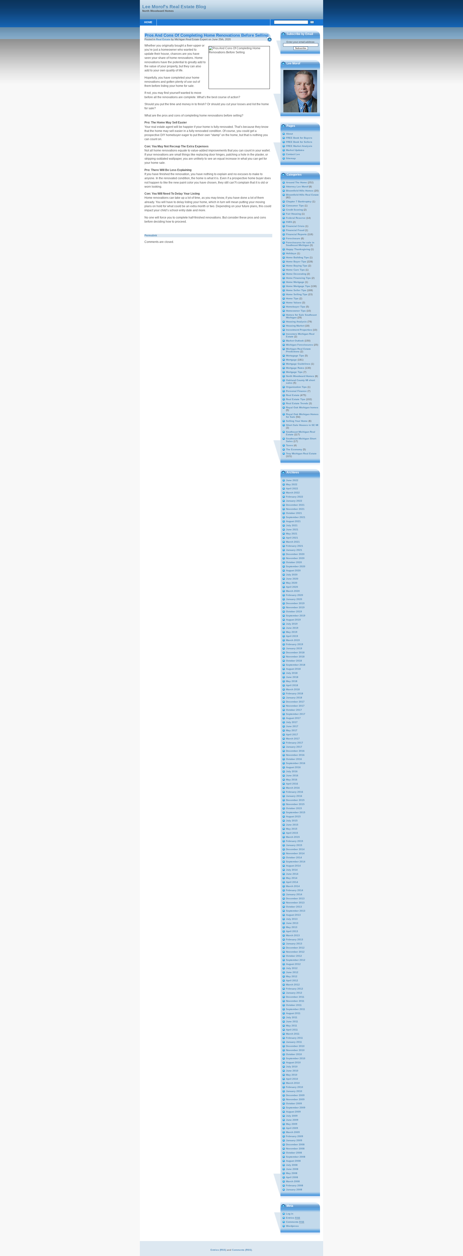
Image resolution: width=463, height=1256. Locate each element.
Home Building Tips (297, 257)
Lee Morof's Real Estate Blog (174, 6)
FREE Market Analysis (299, 146)
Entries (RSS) (218, 1250)
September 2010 (295, 1058)
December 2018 (295, 652)
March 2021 (293, 541)
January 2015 (294, 845)
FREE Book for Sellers (299, 142)
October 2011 (294, 1005)
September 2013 (295, 910)
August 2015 (293, 816)
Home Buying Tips (296, 265)
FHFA (289, 222)
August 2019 (293, 619)
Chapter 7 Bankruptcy (299, 201)
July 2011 (291, 1017)
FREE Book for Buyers (299, 138)
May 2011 (291, 1025)
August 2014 (293, 865)
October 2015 (294, 808)
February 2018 (294, 693)
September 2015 (295, 812)
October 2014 (294, 857)
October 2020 (294, 562)
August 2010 (293, 1062)
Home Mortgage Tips (298, 286)
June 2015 (292, 824)
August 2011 (293, 1013)
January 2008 (294, 1189)
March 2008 (293, 1181)
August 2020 (293, 570)
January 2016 (294, 796)
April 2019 (292, 636)
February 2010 (294, 1087)
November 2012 (295, 951)
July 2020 (292, 574)
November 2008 (295, 1148)
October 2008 (294, 1152)
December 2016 (295, 751)
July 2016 (292, 771)
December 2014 (295, 849)
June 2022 (292, 480)
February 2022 (294, 496)
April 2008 (292, 1177)
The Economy (294, 449)
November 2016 (295, 755)
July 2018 (292, 673)
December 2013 (295, 898)
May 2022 (291, 484)
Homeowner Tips (296, 310)
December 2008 (295, 1144)
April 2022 (292, 488)
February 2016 (294, 792)
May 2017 (291, 730)
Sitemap (291, 158)
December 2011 (295, 997)
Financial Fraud (295, 230)
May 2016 (291, 779)
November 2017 (295, 705)
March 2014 (293, 886)
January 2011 (294, 1042)
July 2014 (292, 869)
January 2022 (294, 500)
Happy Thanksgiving (298, 249)
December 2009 (295, 1095)
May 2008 (291, 1173)
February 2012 (294, 988)
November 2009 (295, 1099)
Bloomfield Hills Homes (299, 190)
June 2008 (292, 1169)
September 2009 (295, 1107)
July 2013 (292, 919)
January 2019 (294, 648)
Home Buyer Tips (296, 261)
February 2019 (294, 644)
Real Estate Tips (295, 399)
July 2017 (292, 722)
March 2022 (293, 492)
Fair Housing (293, 213)
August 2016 (293, 767)
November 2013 (295, 902)
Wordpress (292, 1226)
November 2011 (295, 1001)
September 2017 (295, 714)
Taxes (289, 445)
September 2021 (295, 517)
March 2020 (293, 591)
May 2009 (291, 1124)
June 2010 (292, 1070)
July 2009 (292, 1115)
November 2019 (295, 607)
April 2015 (292, 833)
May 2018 (291, 681)
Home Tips (292, 298)
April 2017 (292, 734)
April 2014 (292, 882)
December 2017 (295, 701)
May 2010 (291, 1074)
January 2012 (294, 992)
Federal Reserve (296, 218)
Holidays (291, 253)
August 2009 (293, 1111)
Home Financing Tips (298, 278)
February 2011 (294, 1038)
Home (148, 22)
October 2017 (294, 710)
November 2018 (295, 656)
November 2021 (295, 509)
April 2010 (292, 1079)
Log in (289, 1213)
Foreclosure (293, 238)
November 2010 (295, 1050)
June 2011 (292, 1021)
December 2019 (295, 603)
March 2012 (293, 984)
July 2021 (292, 525)
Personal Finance (296, 391)
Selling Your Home (297, 421)
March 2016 (293, 787)
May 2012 (291, 976)
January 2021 (294, 550)
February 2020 (294, 595)
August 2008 (293, 1161)
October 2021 (294, 513)
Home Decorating (296, 274)
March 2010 (293, 1083)
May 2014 (291, 878)
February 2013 (294, 939)
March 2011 (293, 1033)
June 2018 (292, 677)
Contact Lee (293, 154)
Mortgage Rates (295, 368)
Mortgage (291, 359)
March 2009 (293, 1132)
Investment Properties (299, 329)
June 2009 (292, 1120)
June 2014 (292, 874)
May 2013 (291, 927)
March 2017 (293, 738)
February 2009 (294, 1136)
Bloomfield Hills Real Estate (302, 194)
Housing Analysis (296, 321)
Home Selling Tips (296, 294)
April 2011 (292, 1029)
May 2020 (291, 582)
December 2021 (295, 505)
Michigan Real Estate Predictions (298, 350)
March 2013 (293, 935)
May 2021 (291, 533)
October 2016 (294, 759)
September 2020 (295, 566)
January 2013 (294, 943)
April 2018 (292, 685)
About (289, 133)
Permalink (150, 235)
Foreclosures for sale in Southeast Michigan (300, 243)
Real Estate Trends (297, 403)
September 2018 (295, 664)
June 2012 (292, 972)
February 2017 (294, 742)
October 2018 (294, 660)
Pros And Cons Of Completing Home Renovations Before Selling (206, 35)
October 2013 (294, 906)
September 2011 (295, 1009)
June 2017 (292, 726)
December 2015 (295, 800)
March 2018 (293, 689)
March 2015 (293, 837)
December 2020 (295, 554)
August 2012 (293, 964)
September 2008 (295, 1156)
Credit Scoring (294, 209)
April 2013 (292, 931)
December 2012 (295, 947)
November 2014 (295, 853)
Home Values (293, 302)
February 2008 (294, 1185)
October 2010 (294, 1054)
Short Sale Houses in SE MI (302, 425)
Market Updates (295, 150)
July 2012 (292, 968)
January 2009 (294, 1140)
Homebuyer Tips (295, 306)
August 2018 (293, 669)
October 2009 (294, 1103)
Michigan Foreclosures (299, 344)
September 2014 (295, 861)
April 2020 (292, 587)
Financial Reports (296, 234)
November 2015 (295, 804)
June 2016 (292, 775)
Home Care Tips (295, 269)
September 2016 (295, 763)
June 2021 (292, 529)
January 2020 (294, 599)
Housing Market (295, 325)
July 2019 (292, 623)
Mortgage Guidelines (298, 363)
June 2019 (292, 628)
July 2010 (292, 1066)
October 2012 (294, 956)
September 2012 (295, 960)
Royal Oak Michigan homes (302, 407)
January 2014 (294, 894)
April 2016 (292, 783)
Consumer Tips (295, 205)
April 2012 (292, 980)
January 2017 (294, 746)
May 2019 (291, 632)
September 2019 (295, 615)
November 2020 (295, 558)
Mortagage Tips (295, 355)
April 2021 (292, 537)
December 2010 (295, 1046)
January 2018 (294, 697)
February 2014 (294, 890)
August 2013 (293, 915)
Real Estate (163, 39)
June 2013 (292, 923)
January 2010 (294, 1091)
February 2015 (294, 841)
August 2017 (293, 718)
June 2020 (292, 578)
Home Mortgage (295, 282)
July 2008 (292, 1165)
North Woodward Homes (300, 376)
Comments (295, 1222)
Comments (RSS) (242, 1250)
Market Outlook (295, 340)
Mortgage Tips (294, 372)
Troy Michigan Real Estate (301, 453)
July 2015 (292, 820)
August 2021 (293, 521)
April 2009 (292, 1128)
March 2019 (293, 640)
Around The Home (296, 182)
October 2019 (294, 611)
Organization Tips (296, 387)
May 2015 (291, 828)
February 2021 (294, 546)
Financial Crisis (295, 226)
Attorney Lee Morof (297, 186)
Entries (293, 1217)
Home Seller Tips (296, 290)
